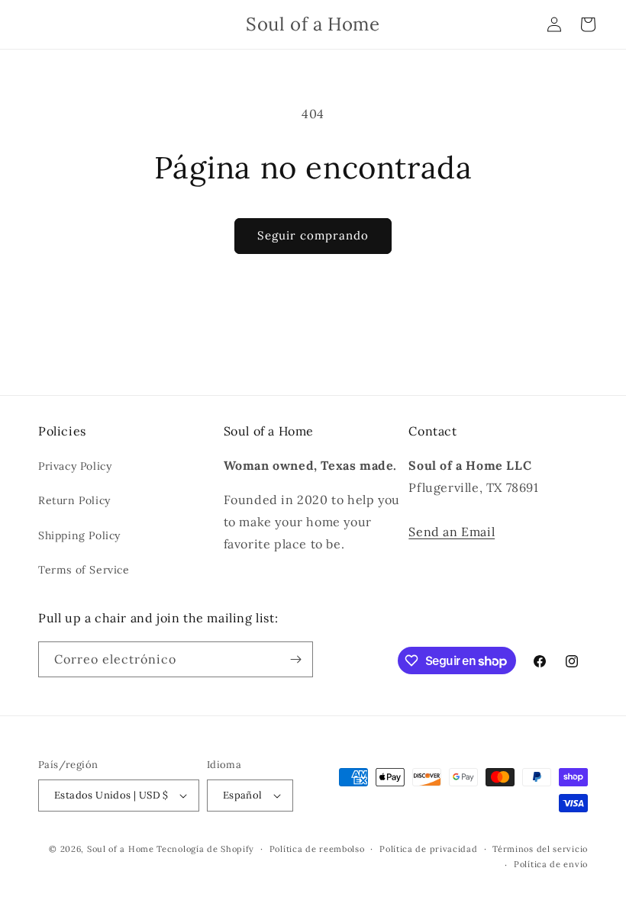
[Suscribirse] (295, 659)
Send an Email (451, 531)
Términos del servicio (540, 849)
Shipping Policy (79, 535)
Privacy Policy (74, 466)
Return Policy (74, 500)
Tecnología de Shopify (205, 849)
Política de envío (551, 864)
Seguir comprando (313, 235)
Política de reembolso (317, 849)
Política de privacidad (428, 849)
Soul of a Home (120, 849)
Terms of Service (84, 570)
